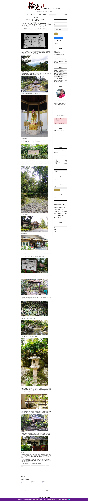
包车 (62, 207)
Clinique (55, 204)
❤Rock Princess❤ (56, 76)
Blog (35, 14)
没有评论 (38, 22)
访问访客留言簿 (56, 152)
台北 (65, 207)
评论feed (55, 231)
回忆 (58, 209)
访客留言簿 (62, 76)
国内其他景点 (36, 17)
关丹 (60, 207)
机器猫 (59, 213)
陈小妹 (55, 73)
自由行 (59, 217)
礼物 (61, 215)
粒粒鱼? (55, 70)
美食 (65, 215)
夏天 (60, 209)
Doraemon (58, 204)
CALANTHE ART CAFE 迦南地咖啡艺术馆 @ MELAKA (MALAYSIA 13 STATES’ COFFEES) (60, 59)
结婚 (63, 215)
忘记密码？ (56, 43)
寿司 (65, 209)
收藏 (62, 211)
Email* (55, 186)
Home (27, 14)
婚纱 (64, 209)
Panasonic (60, 205)
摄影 (61, 211)
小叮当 (55, 211)
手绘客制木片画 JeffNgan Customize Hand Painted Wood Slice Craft (59, 52)
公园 (59, 207)
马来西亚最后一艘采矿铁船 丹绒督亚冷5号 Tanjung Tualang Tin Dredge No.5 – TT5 (59, 55)
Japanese (63, 204)
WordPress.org (56, 233)
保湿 (57, 207)
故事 (64, 211)
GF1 (61, 204)
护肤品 (59, 211)
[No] (86, 499)
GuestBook (39, 14)
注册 (55, 42)
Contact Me (45, 14)
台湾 (55, 209)
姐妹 (62, 209)
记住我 (56, 32)
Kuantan (55, 205)
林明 (61, 213)
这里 (47, 26)
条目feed (55, 229)
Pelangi (62, 205)
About (31, 14)
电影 (59, 215)
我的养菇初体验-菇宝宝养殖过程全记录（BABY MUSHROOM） (60, 62)
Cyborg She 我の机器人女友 (46, 490)
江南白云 (55, 78)
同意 (69, 499)
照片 (66, 213)
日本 (56, 213)
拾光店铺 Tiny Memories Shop (58, 197)
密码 (54, 24)
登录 (55, 34)
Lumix (57, 205)
